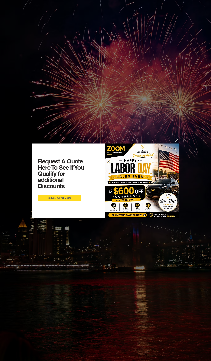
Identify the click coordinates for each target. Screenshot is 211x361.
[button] (176, 140)
